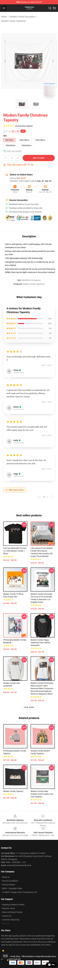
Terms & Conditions (10, 881)
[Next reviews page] (52, 497)
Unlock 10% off (5, 956)
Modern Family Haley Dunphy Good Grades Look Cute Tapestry (42, 794)
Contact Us (6, 916)
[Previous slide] (5, 61)
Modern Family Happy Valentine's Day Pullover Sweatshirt (40, 642)
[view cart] (54, 8)
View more (29, 707)
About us (5, 877)
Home (4, 16)
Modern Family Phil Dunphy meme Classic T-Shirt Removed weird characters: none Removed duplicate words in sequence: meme (42, 688)
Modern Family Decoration (22, 16)
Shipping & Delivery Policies (13, 905)
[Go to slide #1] (22, 104)
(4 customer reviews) (24, 126)
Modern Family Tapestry (13, 791)
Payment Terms (8, 908)
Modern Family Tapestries (13, 21)
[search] (50, 8)
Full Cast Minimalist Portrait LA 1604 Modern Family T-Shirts (14, 551)
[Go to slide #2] (36, 104)
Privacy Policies (8, 885)
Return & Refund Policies (12, 912)
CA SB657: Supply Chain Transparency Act (19, 892)
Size (5, 136)
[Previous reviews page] (39, 497)
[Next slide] (53, 61)
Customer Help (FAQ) (11, 920)
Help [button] (53, 965)
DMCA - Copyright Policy (12, 888)
